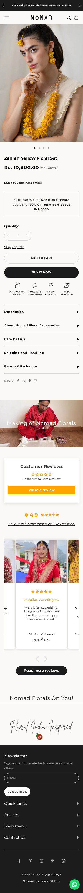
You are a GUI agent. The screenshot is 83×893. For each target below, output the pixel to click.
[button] (38, 659)
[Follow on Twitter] (30, 861)
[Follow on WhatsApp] (64, 861)
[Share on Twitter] (24, 380)
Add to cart (41, 258)
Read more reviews (41, 671)
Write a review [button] (41, 490)
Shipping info (14, 247)
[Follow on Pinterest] (52, 861)
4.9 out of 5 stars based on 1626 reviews (41, 524)
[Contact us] (74, 884)
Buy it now (41, 272)
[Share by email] (35, 380)
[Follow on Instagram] (41, 861)
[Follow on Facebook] (19, 861)
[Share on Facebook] (18, 380)
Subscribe (17, 791)
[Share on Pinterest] (29, 380)
